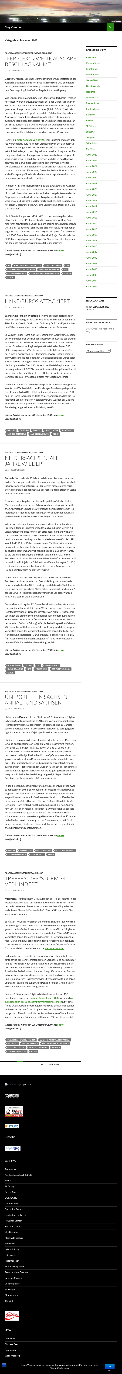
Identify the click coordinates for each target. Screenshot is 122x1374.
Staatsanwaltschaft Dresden (44, 273)
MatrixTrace (92, 97)
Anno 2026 (91, 154)
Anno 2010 (91, 246)
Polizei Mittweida (15, 1047)
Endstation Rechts (14, 1209)
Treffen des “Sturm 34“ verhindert (36, 881)
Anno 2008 (91, 257)
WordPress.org (12, 1355)
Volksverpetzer (12, 1283)
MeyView (90, 149)
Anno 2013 (91, 229)
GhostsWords (93, 86)
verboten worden (54, 948)
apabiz (8, 1180)
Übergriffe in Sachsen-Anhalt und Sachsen (37, 700)
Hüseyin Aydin (51, 430)
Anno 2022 (91, 177)
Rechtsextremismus (16, 273)
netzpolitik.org (12, 1249)
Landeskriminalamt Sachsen (21, 269)
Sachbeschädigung (39, 434)
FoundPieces (92, 74)
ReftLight (26, 53)
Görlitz (37, 430)
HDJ (38, 665)
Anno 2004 (91, 280)
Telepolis (90, 137)
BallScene (91, 57)
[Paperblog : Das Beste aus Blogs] (12, 1148)
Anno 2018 (91, 200)
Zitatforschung (12, 1295)
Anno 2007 (47, 53)
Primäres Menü (118, 27)
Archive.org (10, 1169)
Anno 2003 (91, 286)
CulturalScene (93, 63)
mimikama (10, 1243)
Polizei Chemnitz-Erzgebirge (55, 1044)
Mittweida (12, 1044)
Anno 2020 (91, 189)
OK (109, 1366)
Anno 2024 (91, 166)
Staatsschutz (37, 854)
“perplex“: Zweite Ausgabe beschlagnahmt (40, 61)
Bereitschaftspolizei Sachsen (21, 1040)
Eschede (28, 665)
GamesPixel (92, 80)
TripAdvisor (92, 143)
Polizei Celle (41, 669)
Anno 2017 (91, 206)
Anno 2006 (91, 269)
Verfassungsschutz (16, 1051)
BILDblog (9, 1186)
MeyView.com (14, 27)
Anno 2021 (91, 183)
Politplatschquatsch (14, 1266)
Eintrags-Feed (11, 1344)
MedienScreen (93, 103)
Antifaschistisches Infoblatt (18, 1174)
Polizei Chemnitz (30, 1044)
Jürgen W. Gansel (53, 266)
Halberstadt (26, 851)
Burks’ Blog (10, 1192)
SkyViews (90, 126)
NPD (65, 269)
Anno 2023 (91, 171)
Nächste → (55, 1064)
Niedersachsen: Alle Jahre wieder (33, 461)
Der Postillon (11, 1203)
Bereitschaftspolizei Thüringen (55, 1040)
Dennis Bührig (13, 665)
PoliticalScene (13, 53)
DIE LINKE (11, 430)
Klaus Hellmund (15, 669)
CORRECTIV (11, 1197)
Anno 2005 (91, 275)
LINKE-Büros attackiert (37, 301)
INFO (109, 1370)
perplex (67, 273)
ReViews (36, 53)
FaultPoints (92, 68)
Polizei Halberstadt (65, 851)
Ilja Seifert (67, 430)
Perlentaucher (12, 1260)
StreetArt (90, 131)
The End (9, 1300)
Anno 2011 (91, 240)
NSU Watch (10, 1255)
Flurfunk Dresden (13, 1226)
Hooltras (90, 91)
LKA (67, 266)
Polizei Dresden (43, 851)
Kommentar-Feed (13, 1350)
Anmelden (10, 1338)
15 (42, 1064)
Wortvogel (10, 1289)
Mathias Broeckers (14, 1237)
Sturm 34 (56, 1047)
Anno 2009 (91, 252)
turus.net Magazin (13, 1278)
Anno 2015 (91, 217)
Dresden (11, 851)
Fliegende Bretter (13, 1220)
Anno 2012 (91, 234)
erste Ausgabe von (31, 139)
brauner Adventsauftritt (43, 997)
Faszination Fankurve (15, 1215)
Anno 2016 (91, 212)
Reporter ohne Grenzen (16, 1272)
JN (8, 266)
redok (60, 250)
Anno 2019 (91, 194)
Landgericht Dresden (49, 269)
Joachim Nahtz (52, 665)
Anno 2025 (91, 160)
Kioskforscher (12, 1232)
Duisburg (24, 430)
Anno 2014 (91, 223)
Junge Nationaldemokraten (27, 266)
